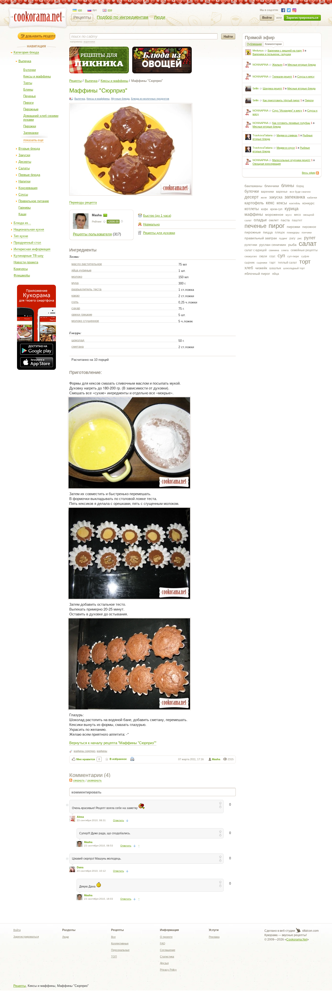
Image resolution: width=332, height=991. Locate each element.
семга (284, 250)
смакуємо (251, 256)
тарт (272, 262)
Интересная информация (32, 249)
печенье (255, 226)
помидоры (293, 232)
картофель (254, 203)
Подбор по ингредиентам (122, 17)
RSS (317, 173)
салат (308, 243)
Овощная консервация (267, 163)
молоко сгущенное (85, 321)
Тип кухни (21, 236)
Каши (22, 214)
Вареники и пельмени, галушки (272, 54)
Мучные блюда (120, 98)
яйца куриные (81, 270)
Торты (27, 83)
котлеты (252, 209)
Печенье (29, 96)
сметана (77, 346)
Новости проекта (26, 262)
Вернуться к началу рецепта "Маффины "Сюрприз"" (112, 742)
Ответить (118, 820)
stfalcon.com (310, 930)
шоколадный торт (294, 268)
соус (272, 256)
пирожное (309, 227)
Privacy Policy (168, 969)
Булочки (29, 70)
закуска (275, 197)
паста (285, 220)
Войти (267, 17)
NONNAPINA (260, 64)
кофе (264, 209)
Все (113, 936)
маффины (254, 214)
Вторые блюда (29, 148)
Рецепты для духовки (159, 233)
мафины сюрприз (84, 751)
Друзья (164, 963)
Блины (28, 89)
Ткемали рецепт (282, 76)
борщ (300, 186)
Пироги (28, 102)
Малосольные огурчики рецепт (291, 160)
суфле (305, 256)
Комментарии (273, 44)
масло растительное (86, 264)
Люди (159, 17)
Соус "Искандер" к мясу (287, 110)
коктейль (294, 203)
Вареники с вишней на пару (285, 50)
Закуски (24, 155)
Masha (97, 215)
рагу (292, 238)
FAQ (162, 943)
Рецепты (82, 17)
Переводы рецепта (83, 202)
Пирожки (29, 126)
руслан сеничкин (272, 245)
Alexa (80, 816)
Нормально (151, 224)
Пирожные (30, 109)
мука (75, 283)
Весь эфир (308, 172)
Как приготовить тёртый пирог (281, 100)
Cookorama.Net (296, 939)
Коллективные (120, 943)
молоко (76, 276)
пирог (277, 225)
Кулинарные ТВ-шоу (29, 256)
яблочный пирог (257, 274)
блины (287, 185)
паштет (297, 220)
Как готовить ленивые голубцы (291, 122)
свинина (274, 250)
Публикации (254, 44)
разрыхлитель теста (86, 289)
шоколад (77, 340)
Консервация (27, 188)
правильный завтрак (261, 238)
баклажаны (253, 186)
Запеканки (30, 133)
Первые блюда (29, 175)
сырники (262, 262)
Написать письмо (105, 215)
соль (75, 302)
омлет (274, 220)
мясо (297, 214)
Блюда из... (22, 223)
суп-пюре (293, 256)
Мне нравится (85, 759)
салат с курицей (256, 250)
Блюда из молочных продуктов (150, 98)
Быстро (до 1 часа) (157, 215)
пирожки (293, 227)
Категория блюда (26, 52)
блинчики (271, 186)
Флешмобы (22, 275)
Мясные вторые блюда (302, 64)
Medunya (258, 50)
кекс (270, 202)
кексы (282, 203)
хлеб (249, 268)
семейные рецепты (304, 250)
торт (305, 261)
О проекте (166, 936)
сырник (249, 262)
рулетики (251, 245)
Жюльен (277, 64)
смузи (263, 256)
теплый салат (287, 262)
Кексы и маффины (37, 76)
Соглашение (167, 949)
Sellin (256, 88)
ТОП (114, 956)
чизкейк (261, 268)
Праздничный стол (27, 242)
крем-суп (276, 209)
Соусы (23, 194)
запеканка (295, 197)
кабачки (312, 197)
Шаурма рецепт (272, 88)
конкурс (308, 203)
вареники (267, 191)
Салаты (24, 168)
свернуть (79, 780)
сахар (75, 308)
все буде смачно (300, 191)
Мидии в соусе (286, 147)
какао (75, 295)
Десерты (24, 162)
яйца (275, 274)
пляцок (280, 232)
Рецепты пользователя (92, 234)
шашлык (275, 268)
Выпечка (24, 61)
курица (291, 208)
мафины (102, 751)
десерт (252, 197)
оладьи (260, 220)
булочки (252, 191)
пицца (268, 232)
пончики (307, 232)
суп (281, 255)
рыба (292, 245)
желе (264, 197)
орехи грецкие (81, 314)
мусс (289, 214)
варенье (282, 191)
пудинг (283, 238)
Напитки (24, 181)
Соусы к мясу (306, 76)
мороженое (274, 214)
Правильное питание (33, 201)
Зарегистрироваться (302, 17)
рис (299, 238)
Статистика (167, 956)
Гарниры (24, 207)
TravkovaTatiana (262, 135)
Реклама (214, 936)
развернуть (94, 780)
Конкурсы (21, 269)
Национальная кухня (29, 229)
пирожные (253, 232)
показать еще (33, 140)
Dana (80, 867)
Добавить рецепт (40, 36)
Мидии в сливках (287, 135)
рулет (309, 237)
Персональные (120, 949)
